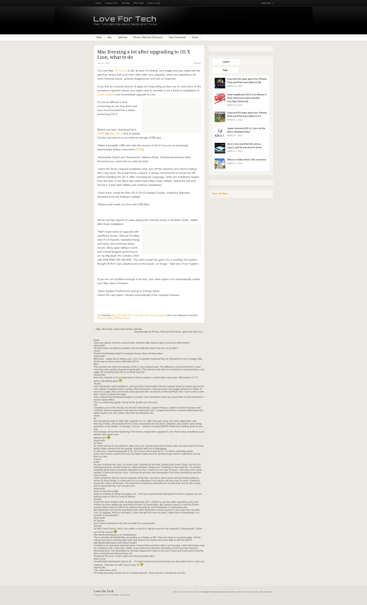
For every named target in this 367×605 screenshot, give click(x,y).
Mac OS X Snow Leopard (153, 315)
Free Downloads (177, 37)
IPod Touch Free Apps (66, 604)
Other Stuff (138, 3)
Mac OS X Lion (131, 315)
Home (98, 3)
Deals (195, 37)
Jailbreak (122, 37)
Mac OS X (116, 133)
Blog (99, 37)
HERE (101, 133)
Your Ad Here (220, 193)
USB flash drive (122, 318)
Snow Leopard (106, 94)
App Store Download (26, 604)
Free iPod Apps (7, 604)
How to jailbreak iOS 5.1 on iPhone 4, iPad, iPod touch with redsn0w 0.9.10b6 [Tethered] (247, 98)
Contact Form (111, 3)
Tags (225, 70)
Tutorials (197, 63)
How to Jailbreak (46, 604)
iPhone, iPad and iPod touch (148, 37)
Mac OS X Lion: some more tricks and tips (118, 329)
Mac (109, 37)
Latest (226, 61)
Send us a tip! (153, 3)
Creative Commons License (214, 592)
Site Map (126, 3)
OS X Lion (120, 70)
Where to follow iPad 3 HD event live (246, 159)
